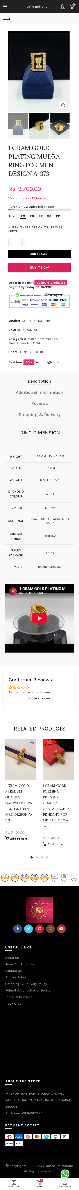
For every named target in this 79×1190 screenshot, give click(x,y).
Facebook (17, 928)
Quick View (32, 743)
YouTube (61, 928)
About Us (12, 958)
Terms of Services (18, 997)
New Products (19, 343)
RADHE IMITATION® (36, 321)
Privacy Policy (16, 977)
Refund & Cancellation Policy (27, 990)
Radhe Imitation (37, 7)
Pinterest (39, 928)
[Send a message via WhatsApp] (65, 1174)
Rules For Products (19, 964)
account (62, 6)
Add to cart (39, 254)
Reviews (39, 403)
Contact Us (13, 971)
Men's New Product (42, 339)
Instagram (50, 928)
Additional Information (39, 392)
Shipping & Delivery (40, 414)
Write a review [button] (39, 698)
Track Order (14, 1003)
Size (11, 216)
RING (36, 343)
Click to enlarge (63, 105)
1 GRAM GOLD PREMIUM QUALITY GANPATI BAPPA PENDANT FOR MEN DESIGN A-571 (18, 803)
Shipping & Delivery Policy (26, 984)
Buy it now (39, 267)
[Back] (6, 19)
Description (39, 381)
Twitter (28, 928)
